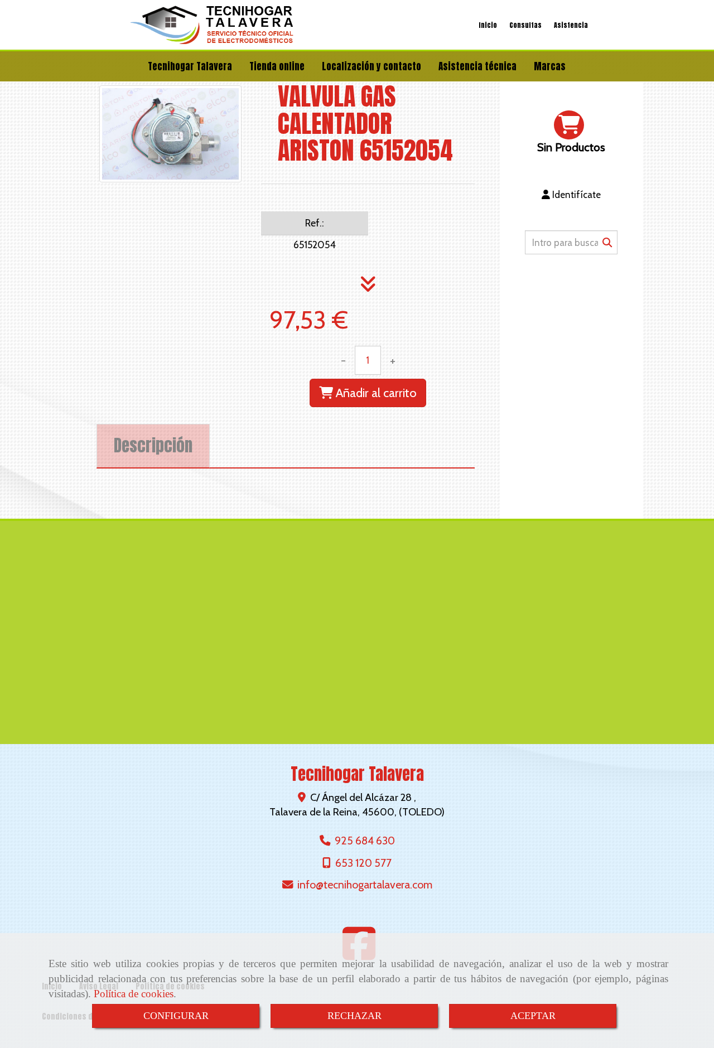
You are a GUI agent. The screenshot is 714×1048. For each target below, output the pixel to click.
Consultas (525, 25)
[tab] (153, 446)
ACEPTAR (533, 1015)
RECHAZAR (354, 1015)
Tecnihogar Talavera (190, 66)
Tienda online (277, 66)
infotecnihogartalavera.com (364, 884)
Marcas (550, 66)
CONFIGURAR (176, 1015)
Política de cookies (133, 993)
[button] (571, 194)
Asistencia (571, 25)
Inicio (488, 25)
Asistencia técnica (477, 66)
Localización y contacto (371, 66)
